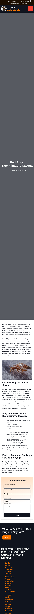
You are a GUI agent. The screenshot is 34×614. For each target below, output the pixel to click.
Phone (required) (8, 494)
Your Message (7, 503)
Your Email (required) (9, 489)
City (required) (7, 498)
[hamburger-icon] (30, 8)
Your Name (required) (9, 484)
